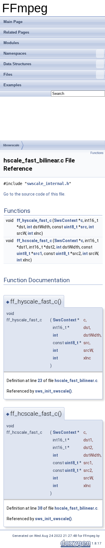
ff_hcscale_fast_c (34, 240)
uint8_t (71, 227)
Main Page (13, 22)
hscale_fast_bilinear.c (76, 380)
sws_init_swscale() (53, 391)
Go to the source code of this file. (34, 194)
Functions (97, 153)
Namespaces (15, 53)
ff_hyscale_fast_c (34, 220)
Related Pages (16, 32)
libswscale (11, 145)
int (29, 227)
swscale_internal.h (48, 183)
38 (40, 508)
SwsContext (66, 220)
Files (8, 74)
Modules (11, 43)
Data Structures (17, 64)
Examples (12, 85)
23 (40, 380)
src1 (37, 253)
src (83, 227)
